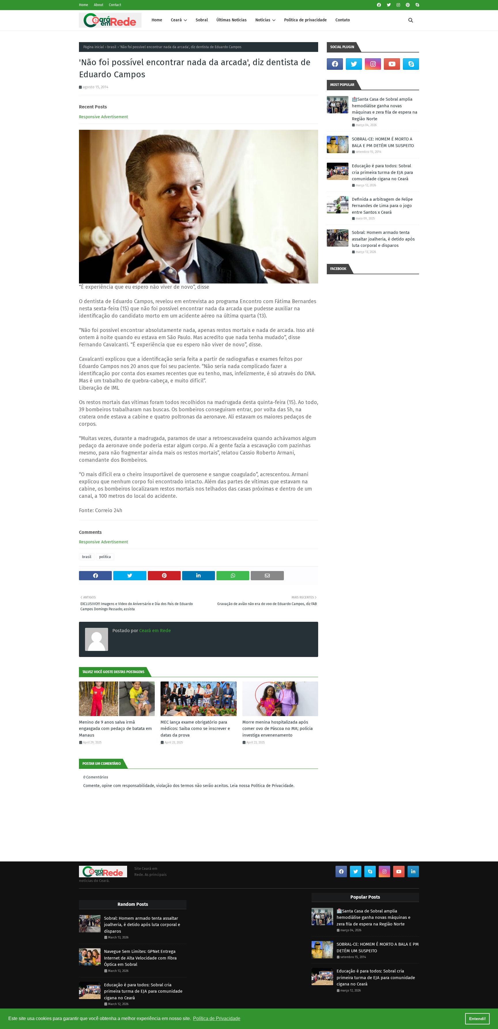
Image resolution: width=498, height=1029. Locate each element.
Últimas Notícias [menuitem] (231, 20)
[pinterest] (407, 5)
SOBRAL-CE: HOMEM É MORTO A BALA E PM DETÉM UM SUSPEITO (383, 142)
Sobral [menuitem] (202, 20)
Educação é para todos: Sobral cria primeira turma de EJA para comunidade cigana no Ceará (382, 172)
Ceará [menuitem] (176, 20)
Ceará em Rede (154, 630)
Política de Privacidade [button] (216, 1018)
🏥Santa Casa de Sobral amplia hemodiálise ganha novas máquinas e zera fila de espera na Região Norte (384, 109)
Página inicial (93, 47)
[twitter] (388, 5)
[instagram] (398, 5)
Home (83, 5)
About (98, 5)
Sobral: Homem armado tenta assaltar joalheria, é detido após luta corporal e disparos (383, 239)
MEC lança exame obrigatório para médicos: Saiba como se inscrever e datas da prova (195, 729)
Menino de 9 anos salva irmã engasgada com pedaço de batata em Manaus (115, 729)
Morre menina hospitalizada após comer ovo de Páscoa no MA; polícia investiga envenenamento (277, 729)
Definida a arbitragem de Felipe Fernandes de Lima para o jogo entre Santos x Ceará (382, 206)
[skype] (416, 5)
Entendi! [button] (477, 1018)
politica (105, 557)
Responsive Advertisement (103, 116)
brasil (111, 47)
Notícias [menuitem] (262, 20)
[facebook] (379, 5)
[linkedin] (413, 871)
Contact (115, 5)
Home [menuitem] (157, 20)
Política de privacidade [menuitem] (305, 20)
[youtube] (392, 64)
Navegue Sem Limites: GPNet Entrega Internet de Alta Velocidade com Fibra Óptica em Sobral (140, 958)
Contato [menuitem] (342, 20)
